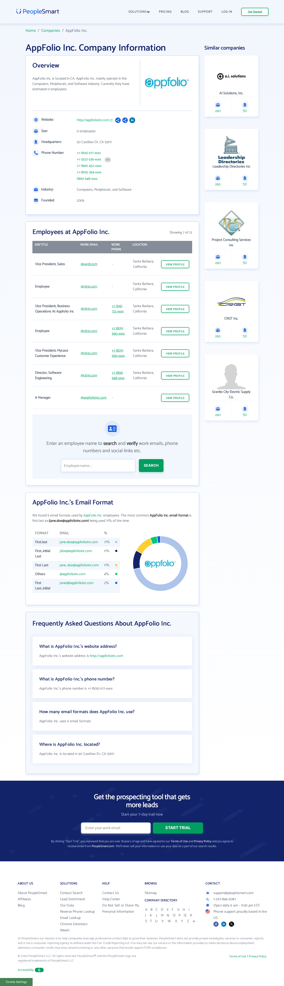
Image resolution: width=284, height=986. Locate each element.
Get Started (255, 12)
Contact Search (71, 893)
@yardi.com (89, 264)
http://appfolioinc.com (93, 120)
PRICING (165, 11)
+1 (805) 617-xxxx (89, 153)
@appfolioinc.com (93, 398)
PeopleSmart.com (103, 846)
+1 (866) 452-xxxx (89, 166)
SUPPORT (205, 11)
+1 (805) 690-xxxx (118, 331)
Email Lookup (70, 918)
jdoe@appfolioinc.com (76, 551)
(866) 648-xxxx (87, 179)
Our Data (67, 905)
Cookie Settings (16, 982)
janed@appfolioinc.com (76, 583)
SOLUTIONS (137, 11)
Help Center (111, 899)
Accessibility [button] (26, 970)
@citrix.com (89, 287)
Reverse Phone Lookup (77, 912)
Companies (50, 30)
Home (31, 30)
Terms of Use (179, 841)
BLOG (185, 11)
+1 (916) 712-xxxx (118, 308)
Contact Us (110, 893)
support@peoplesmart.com (233, 893)
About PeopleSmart (32, 893)
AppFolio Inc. (92, 515)
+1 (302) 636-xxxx (89, 159)
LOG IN (226, 11)
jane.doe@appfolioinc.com (79, 542)
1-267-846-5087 (224, 899)
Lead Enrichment (72, 899)
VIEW (175, 264)
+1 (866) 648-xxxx (118, 375)
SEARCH (151, 465)
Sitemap (151, 893)
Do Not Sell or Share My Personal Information (120, 908)
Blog (21, 905)
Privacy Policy (202, 841)
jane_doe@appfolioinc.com (79, 565)
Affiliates (24, 899)
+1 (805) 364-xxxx (89, 172)
